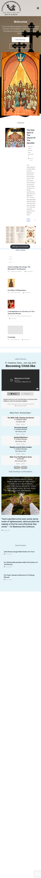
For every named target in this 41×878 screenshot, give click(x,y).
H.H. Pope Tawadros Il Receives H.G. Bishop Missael (19, 576)
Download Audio (21, 405)
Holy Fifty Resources (20, 46)
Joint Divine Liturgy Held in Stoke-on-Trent (19, 551)
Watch (14, 394)
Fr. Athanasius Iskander (16, 271)
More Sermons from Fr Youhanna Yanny (20, 404)
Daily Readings (20, 39)
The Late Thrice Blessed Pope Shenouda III (30, 151)
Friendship (11, 337)
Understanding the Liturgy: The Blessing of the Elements (19, 268)
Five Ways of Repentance (17, 290)
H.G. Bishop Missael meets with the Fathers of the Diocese (21, 563)
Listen (28, 394)
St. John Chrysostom (15, 292)
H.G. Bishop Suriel (14, 339)
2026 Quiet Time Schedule (20, 246)
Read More (28, 220)
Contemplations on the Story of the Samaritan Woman (21, 312)
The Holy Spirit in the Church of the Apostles (31, 136)
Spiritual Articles (17, 130)
